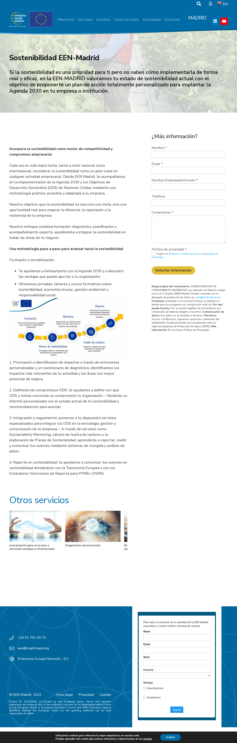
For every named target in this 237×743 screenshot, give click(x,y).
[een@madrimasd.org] (13, 648)
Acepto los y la (185, 255)
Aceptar (170, 737)
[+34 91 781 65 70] (13, 638)
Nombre (159, 148)
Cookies (105, 694)
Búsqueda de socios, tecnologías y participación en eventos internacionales (97, 547)
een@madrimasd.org (33, 648)
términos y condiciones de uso (185, 254)
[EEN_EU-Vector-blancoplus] (31, 19)
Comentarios (162, 212)
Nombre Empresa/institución (175, 180)
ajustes (147, 739)
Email (157, 164)
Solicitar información (173, 270)
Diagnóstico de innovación (29, 545)
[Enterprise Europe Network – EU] (13, 659)
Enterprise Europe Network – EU (43, 659)
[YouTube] (224, 21)
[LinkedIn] (215, 21)
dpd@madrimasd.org (208, 297)
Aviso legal (64, 694)
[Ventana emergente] (210, 3)
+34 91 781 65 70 (32, 637)
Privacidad (86, 694)
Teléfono (158, 196)
